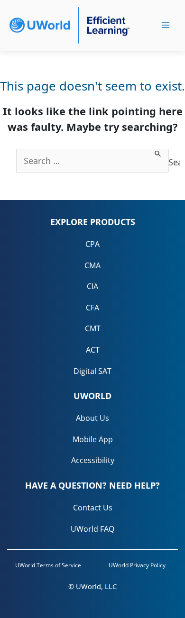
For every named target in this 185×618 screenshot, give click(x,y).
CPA (92, 244)
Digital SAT (92, 371)
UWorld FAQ (92, 529)
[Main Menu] (166, 25)
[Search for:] (92, 161)
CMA (92, 265)
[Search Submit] (158, 154)
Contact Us (92, 507)
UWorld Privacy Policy (137, 565)
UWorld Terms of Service (48, 565)
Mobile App (93, 439)
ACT (93, 350)
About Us (92, 418)
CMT (93, 328)
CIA (92, 286)
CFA (92, 307)
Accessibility (92, 460)
